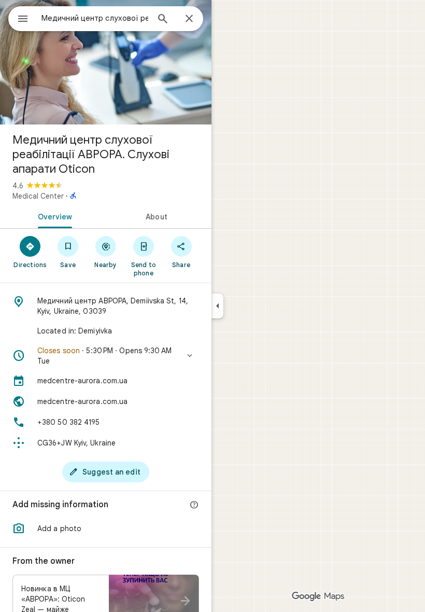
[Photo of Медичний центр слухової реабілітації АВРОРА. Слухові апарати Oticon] (105, 62)
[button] (105, 355)
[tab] (53, 215)
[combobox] (94, 18)
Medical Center (38, 196)
